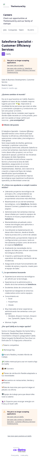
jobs (5, 30)
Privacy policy (15, 455)
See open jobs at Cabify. (15, 65)
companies (12, 30)
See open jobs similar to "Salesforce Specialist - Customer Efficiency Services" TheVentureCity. (21, 70)
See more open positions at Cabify (19, 436)
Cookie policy (24, 455)
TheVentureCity (18, 6)
